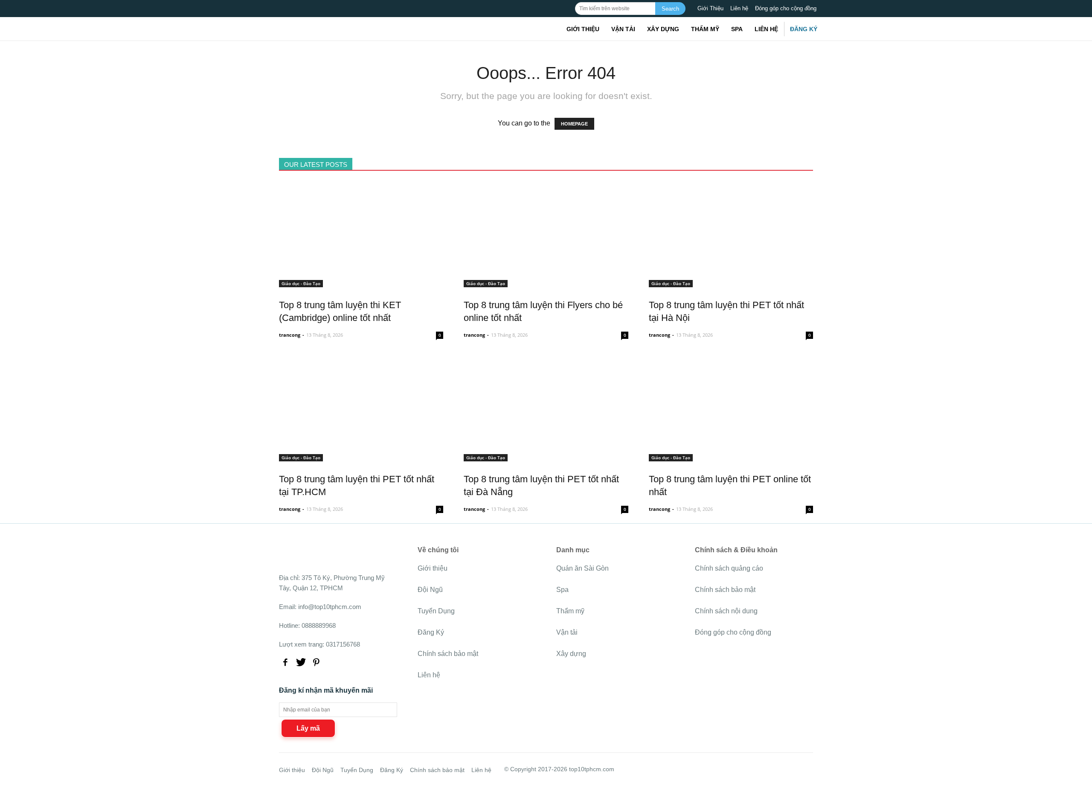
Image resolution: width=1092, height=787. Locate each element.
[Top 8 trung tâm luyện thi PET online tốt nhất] (731, 456)
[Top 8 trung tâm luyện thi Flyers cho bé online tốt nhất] (546, 282)
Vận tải (623, 29)
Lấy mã (308, 728)
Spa (737, 29)
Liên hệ (739, 8)
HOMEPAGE (574, 123)
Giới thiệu (582, 29)
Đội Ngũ (430, 589)
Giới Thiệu (710, 8)
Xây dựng (663, 29)
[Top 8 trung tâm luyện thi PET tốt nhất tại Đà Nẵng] (546, 456)
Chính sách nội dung (726, 611)
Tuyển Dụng (436, 611)
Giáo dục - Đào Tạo (301, 283)
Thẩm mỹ (705, 29)
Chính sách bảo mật (448, 653)
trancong (289, 335)
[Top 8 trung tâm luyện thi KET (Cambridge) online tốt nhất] (361, 282)
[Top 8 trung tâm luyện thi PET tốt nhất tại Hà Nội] (731, 282)
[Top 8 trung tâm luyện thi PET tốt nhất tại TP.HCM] (361, 456)
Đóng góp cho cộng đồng (785, 8)
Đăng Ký (803, 29)
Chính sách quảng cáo (729, 568)
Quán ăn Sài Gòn (582, 568)
